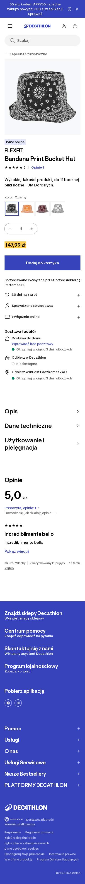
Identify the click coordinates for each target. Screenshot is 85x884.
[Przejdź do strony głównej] (37, 26)
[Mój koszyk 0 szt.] (75, 26)
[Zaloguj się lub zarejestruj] (64, 26)
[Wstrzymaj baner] (69, 9)
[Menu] (10, 26)
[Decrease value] (10, 228)
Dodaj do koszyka (42, 263)
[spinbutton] (20, 228)
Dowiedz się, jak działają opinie (28, 513)
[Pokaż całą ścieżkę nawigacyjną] (6, 54)
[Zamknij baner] (76, 9)
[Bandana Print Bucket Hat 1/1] (42, 97)
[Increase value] (31, 228)
